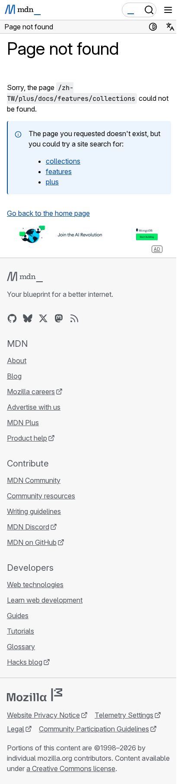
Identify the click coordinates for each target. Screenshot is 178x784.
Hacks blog (24, 662)
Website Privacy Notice (43, 715)
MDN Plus (23, 422)
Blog (14, 376)
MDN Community (33, 480)
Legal (15, 729)
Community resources (41, 496)
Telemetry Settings (124, 715)
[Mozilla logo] (34, 694)
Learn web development (45, 600)
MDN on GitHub (32, 542)
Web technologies (35, 584)
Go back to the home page (48, 213)
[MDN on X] (43, 318)
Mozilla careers (31, 391)
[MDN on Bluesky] (27, 318)
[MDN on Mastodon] (59, 318)
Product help (27, 438)
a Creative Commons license (70, 768)
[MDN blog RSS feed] (74, 318)
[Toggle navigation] (168, 10)
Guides (18, 615)
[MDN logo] (25, 277)
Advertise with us (33, 407)
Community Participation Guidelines (94, 729)
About (16, 360)
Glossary (21, 646)
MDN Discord (28, 527)
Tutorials (20, 631)
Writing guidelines (34, 511)
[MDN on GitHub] (12, 318)
